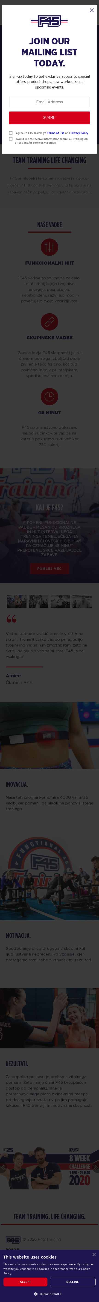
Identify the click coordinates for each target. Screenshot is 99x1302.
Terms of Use (55, 133)
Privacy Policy (79, 133)
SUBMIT (49, 118)
